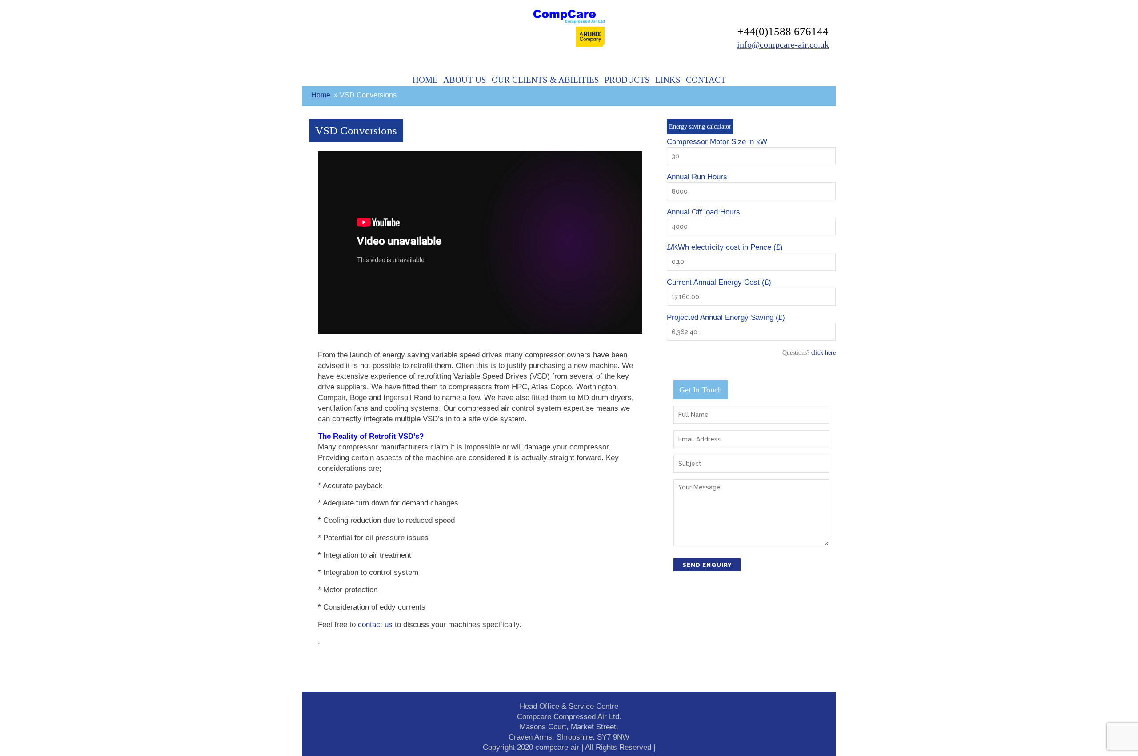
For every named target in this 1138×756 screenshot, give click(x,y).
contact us (375, 624)
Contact (706, 80)
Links (668, 80)
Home (425, 80)
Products (627, 80)
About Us (464, 80)
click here (823, 352)
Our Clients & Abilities (545, 80)
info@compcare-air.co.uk (783, 44)
